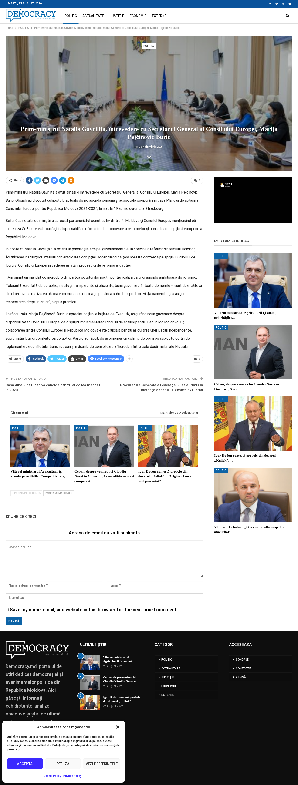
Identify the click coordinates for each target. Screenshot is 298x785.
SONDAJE (242, 659)
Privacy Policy (72, 776)
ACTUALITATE (93, 16)
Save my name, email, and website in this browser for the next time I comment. (94, 609)
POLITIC (70, 16)
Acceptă (25, 764)
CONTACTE (243, 668)
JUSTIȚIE (116, 16)
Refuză (63, 764)
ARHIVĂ (241, 677)
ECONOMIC (138, 16)
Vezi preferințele (102, 764)
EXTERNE (159, 16)
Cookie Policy (52, 776)
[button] (117, 727)
